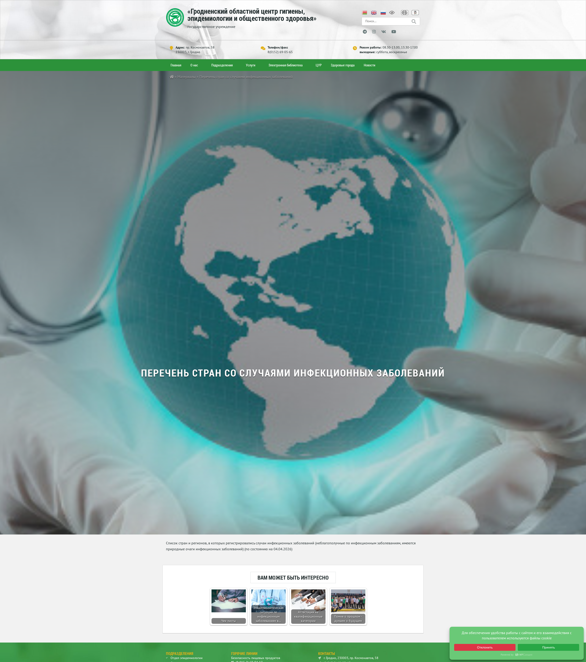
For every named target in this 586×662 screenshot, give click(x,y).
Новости (369, 65)
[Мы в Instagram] (374, 32)
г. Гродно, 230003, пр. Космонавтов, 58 (350, 658)
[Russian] (383, 12)
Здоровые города (343, 65)
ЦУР (319, 65)
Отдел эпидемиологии (187, 658)
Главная (176, 65)
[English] (374, 12)
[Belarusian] (365, 12)
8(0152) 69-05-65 (280, 52)
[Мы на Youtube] (393, 32)
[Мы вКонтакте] (383, 32)
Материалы (186, 76)
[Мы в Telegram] (365, 32)
